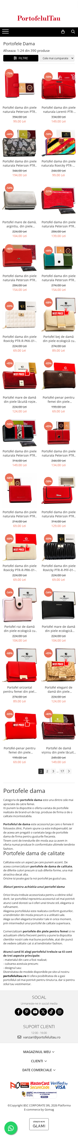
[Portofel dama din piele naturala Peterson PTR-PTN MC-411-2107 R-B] (58, 200)
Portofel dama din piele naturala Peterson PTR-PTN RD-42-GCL (20, 109)
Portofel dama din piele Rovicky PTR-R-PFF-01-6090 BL (59, 568)
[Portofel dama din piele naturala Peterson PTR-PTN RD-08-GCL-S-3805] (58, 258)
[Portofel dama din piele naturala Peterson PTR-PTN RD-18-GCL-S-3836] (58, 433)
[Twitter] (43, 1012)
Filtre (22, 58)
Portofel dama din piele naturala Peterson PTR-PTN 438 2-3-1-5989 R (20, 278)
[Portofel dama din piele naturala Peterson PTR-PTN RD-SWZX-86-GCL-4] (19, 490)
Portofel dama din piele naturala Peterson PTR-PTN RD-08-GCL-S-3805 (59, 278)
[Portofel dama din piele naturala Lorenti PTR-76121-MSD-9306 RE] (58, 85)
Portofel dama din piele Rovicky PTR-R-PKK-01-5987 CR (20, 339)
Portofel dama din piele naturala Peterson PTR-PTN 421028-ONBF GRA (20, 163)
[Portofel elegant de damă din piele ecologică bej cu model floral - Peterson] (58, 665)
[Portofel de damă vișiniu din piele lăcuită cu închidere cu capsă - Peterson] (58, 726)
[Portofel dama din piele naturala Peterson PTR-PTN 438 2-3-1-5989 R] (19, 258)
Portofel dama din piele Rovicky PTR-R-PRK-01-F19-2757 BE (20, 568)
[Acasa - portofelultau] (39, 18)
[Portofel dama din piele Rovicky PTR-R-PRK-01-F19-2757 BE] (19, 547)
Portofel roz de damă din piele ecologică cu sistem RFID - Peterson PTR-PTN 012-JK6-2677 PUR (19, 628)
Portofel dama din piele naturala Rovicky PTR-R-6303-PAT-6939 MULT (58, 163)
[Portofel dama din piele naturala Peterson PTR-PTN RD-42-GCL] (19, 85)
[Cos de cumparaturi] (63, 31)
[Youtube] (35, 1012)
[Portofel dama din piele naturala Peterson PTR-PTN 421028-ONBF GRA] (19, 143)
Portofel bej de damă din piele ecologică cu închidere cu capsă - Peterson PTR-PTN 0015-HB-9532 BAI (58, 339)
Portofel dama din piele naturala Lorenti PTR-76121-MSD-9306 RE (59, 109)
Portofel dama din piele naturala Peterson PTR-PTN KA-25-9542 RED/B (59, 514)
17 (62, 771)
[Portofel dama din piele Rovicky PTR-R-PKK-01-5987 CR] (19, 315)
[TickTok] (51, 1012)
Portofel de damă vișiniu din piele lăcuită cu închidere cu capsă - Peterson (58, 750)
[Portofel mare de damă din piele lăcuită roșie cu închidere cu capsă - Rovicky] (19, 375)
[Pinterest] (27, 1012)
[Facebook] (18, 1012)
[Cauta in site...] (73, 31)
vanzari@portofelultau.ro (41, 1037)
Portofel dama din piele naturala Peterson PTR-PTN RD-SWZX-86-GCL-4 (20, 514)
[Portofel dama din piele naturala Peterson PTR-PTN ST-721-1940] (19, 433)
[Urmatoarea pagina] (69, 771)
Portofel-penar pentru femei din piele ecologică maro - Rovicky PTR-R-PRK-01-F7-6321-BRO (58, 399)
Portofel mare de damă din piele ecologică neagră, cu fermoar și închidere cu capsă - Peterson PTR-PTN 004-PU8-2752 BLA (58, 628)
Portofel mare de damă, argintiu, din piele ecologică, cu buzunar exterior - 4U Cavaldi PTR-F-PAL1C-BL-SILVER (19, 224)
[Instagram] (59, 1012)
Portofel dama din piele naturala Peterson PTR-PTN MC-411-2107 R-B (59, 224)
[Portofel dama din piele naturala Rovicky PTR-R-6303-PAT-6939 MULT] (58, 143)
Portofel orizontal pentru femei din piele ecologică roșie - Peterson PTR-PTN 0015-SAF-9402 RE (19, 689)
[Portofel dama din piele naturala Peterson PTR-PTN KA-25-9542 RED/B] (58, 490)
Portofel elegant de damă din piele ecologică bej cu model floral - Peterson (58, 689)
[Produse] (6, 33)
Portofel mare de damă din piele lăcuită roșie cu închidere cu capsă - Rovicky (19, 399)
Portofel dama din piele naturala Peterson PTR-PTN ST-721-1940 (20, 453)
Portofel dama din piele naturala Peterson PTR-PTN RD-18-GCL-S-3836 (59, 453)
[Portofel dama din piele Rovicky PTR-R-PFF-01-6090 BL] (58, 548)
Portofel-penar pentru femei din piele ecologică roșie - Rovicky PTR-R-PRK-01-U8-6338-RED (19, 750)
